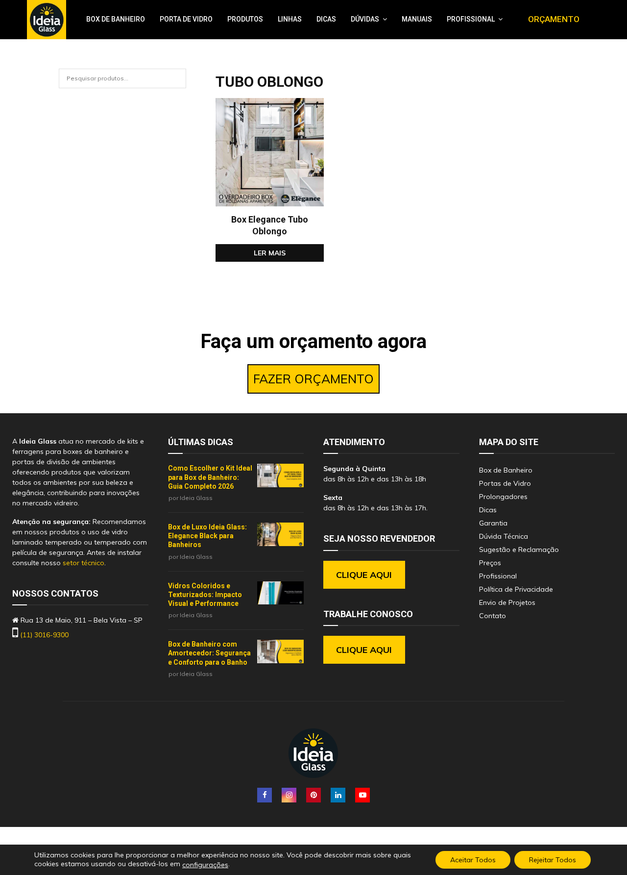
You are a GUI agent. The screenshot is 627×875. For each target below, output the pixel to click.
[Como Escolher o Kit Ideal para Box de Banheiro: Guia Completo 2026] (280, 475)
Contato (492, 615)
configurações (205, 864)
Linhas (290, 19)
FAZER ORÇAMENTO (313, 378)
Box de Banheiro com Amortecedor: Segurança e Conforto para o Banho (209, 653)
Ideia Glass (196, 497)
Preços (490, 562)
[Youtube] (362, 795)
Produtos (245, 19)
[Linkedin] (338, 795)
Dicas (326, 19)
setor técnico (83, 562)
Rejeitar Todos (552, 859)
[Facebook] (264, 795)
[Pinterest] (313, 795)
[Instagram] (289, 795)
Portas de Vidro (505, 483)
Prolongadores (503, 496)
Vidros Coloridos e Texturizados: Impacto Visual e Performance (205, 594)
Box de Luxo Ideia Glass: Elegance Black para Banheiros (207, 536)
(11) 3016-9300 (44, 634)
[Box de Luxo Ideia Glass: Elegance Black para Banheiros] (280, 534)
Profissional (471, 19)
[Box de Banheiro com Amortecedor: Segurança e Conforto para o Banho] (280, 651)
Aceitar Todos (473, 859)
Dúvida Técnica (503, 536)
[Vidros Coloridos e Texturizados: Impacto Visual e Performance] (280, 593)
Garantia (493, 523)
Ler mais (270, 253)
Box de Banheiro (115, 19)
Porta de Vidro (186, 19)
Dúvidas (365, 19)
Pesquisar (181, 83)
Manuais (417, 19)
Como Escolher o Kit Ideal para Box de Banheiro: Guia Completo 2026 (210, 477)
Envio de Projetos (507, 602)
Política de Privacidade (516, 589)
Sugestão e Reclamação (519, 549)
